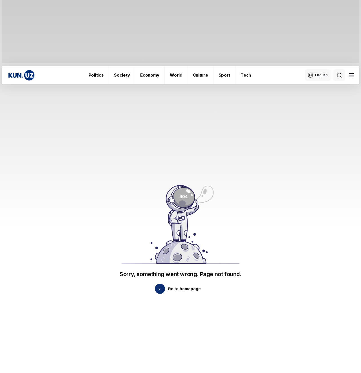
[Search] (339, 75)
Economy (149, 75)
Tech (246, 75)
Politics (96, 75)
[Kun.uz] (21, 75)
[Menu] (351, 75)
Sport (224, 75)
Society (122, 75)
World (176, 75)
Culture (200, 75)
